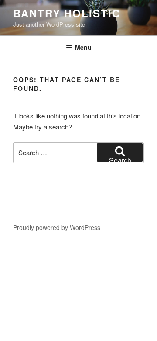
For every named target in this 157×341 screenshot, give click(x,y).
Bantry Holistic (66, 13)
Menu (83, 47)
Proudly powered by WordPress (56, 227)
